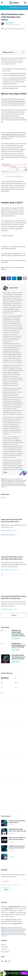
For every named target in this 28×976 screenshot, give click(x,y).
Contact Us (4, 949)
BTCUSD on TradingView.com (16, 176)
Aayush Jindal (9, 22)
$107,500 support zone (18, 101)
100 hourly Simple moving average (13, 134)
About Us (3, 944)
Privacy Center (5, 951)
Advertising (4, 946)
